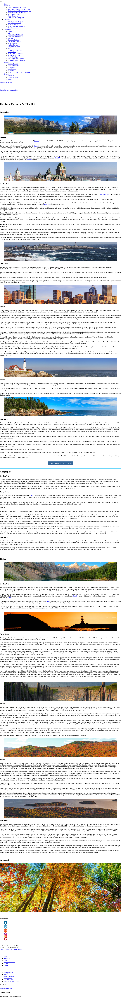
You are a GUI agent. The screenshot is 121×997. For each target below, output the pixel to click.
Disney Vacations (9, 976)
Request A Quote (13, 77)
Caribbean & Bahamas (14, 41)
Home (5, 4)
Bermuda (10, 38)
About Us (7, 6)
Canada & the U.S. (13, 40)
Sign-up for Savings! (6, 82)
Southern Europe (13, 45)
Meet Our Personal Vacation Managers (19, 11)
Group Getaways (13, 16)
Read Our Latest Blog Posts (16, 17)
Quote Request (4, 90)
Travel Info (7, 19)
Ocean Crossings (13, 57)
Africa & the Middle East (15, 35)
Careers (10, 79)
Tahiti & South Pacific (14, 55)
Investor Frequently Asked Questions (19, 72)
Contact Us (11, 76)
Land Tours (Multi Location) (16, 60)
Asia (9, 33)
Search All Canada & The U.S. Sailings (60, 463)
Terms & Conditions (16, 949)
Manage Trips (14, 90)
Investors (6, 62)
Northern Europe (13, 43)
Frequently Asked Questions (16, 26)
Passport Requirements (14, 23)
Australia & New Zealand (15, 36)
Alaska (10, 31)
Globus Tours (8, 978)
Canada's (36, 146)
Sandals (6, 974)
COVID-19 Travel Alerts (15, 21)
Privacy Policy (4, 949)
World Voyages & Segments (16, 58)
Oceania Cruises (9, 979)
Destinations (7, 29)
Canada (36, 141)
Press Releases (12, 69)
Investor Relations (13, 64)
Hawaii (10, 48)
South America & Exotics (15, 53)
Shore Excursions (13, 28)
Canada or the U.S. (103, 194)
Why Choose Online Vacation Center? (19, 9)
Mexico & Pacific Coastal (15, 50)
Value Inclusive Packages (11, 981)
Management (11, 67)
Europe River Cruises (14, 47)
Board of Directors (13, 65)
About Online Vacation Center (17, 7)
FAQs (5, 960)
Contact (6, 74)
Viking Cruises (8, 972)
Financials (11, 70)
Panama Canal (12, 52)
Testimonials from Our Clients (17, 12)
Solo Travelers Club (13, 14)
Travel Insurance (12, 24)
